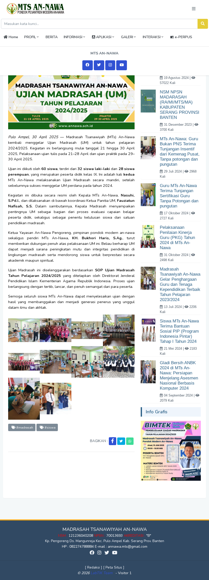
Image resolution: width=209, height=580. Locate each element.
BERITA (52, 37)
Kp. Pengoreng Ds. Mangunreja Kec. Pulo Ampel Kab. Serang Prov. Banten (104, 541)
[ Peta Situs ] (113, 567)
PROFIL (30, 37)
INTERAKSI (152, 37)
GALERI (127, 37)
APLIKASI (103, 37)
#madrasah (24, 427)
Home (13, 37)
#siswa (50, 427)
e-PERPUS (183, 37)
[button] (112, 441)
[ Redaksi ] (93, 567)
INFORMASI (73, 37)
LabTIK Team (101, 572)
